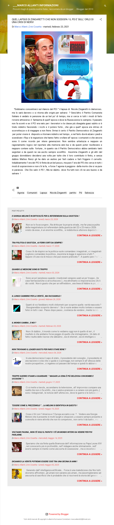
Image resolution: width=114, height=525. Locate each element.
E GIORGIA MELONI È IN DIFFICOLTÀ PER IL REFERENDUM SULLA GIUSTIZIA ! (45, 216)
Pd (80, 192)
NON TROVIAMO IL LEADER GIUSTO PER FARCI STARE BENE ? (39, 349)
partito (73, 192)
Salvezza (89, 192)
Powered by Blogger (58, 514)
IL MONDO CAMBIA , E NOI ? (24, 322)
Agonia (20, 192)
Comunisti (32, 192)
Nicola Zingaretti (58, 192)
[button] (100, 19)
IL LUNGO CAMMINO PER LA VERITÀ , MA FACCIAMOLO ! (36, 296)
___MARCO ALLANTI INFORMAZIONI (35, 5)
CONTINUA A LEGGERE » (89, 235)
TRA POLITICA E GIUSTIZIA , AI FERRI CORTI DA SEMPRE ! (37, 242)
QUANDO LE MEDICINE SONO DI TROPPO (30, 269)
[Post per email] (17, 188)
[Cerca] (105, 6)
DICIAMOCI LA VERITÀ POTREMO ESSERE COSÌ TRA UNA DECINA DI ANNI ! (44, 461)
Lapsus (43, 192)
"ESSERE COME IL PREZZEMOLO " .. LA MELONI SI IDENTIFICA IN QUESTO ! (44, 405)
